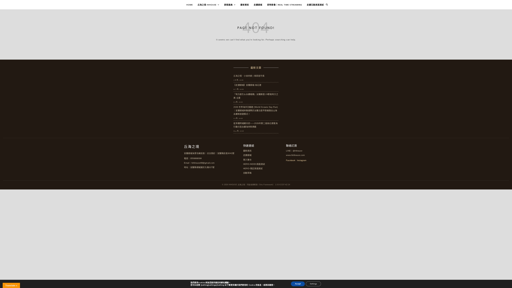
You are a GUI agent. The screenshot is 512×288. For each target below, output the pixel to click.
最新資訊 (244, 4)
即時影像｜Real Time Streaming (284, 4)
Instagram (301, 160)
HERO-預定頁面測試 (253, 168)
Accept (298, 284)
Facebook (290, 160)
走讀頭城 (258, 4)
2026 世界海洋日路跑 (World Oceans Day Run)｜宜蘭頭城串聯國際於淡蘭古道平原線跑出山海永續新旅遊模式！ (255, 110)
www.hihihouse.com (295, 155)
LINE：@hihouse (294, 151)
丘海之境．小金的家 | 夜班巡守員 (248, 76)
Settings (313, 284)
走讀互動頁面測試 (315, 4)
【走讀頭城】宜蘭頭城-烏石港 (247, 85)
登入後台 (247, 160)
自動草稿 (247, 173)
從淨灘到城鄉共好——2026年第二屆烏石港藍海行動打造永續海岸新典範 (255, 125)
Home (189, 4)
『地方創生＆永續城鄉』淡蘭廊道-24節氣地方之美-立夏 (255, 96)
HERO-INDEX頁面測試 (254, 164)
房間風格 (228, 4)
